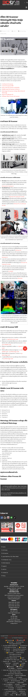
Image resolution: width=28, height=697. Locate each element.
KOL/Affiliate (11, 668)
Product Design (24, 679)
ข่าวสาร (4, 33)
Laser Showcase (11, 682)
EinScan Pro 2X (17, 204)
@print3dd (17, 620)
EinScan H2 (18, 250)
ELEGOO (14, 661)
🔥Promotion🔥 (9, 640)
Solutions (19, 668)
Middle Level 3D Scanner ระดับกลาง (11, 89)
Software (15, 665)
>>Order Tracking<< (9, 689)
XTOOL (20, 661)
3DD (26, 661)
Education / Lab (9, 675)
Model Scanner (20, 652)
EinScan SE (5, 186)
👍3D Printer (10, 642)
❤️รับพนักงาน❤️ (21, 640)
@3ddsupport (18, 621)
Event (6, 695)
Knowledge (11, 688)
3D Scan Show (23, 31)
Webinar (24, 684)
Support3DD (20, 682)
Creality (23, 663)
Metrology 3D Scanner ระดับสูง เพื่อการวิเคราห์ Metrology (13, 92)
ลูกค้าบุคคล (23, 693)
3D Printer (4, 550)
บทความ (4, 569)
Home (3, 547)
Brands (24, 660)
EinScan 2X (5, 257)
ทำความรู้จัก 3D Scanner (15, 654)
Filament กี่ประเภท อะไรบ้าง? (19, 649)
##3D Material (6, 563)
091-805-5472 (14, 611)
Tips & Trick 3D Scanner (15, 656)
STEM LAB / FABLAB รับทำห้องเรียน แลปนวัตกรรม (15, 670)
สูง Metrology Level (14, 351)
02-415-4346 (14, 616)
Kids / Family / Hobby (15, 672)
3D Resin (8, 651)
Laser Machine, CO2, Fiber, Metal (10, 556)
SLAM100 (10, 271)
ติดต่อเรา (7, 693)
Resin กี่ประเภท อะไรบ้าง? (19, 651)
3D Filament (7, 649)
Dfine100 (20, 278)
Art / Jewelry (19, 677)
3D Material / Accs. (7, 560)
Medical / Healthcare (20, 675)
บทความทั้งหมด (9, 686)
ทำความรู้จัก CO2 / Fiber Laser (12, 660)
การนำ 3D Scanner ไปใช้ (7, 86)
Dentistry (10, 677)
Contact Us (5, 572)
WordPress (25, 638)
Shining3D (16, 663)
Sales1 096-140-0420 (14, 602)
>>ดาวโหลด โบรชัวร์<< (10, 691)
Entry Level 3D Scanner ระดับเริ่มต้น (10, 87)
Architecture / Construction (10, 679)
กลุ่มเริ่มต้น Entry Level (12, 339)
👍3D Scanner (10, 652)
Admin (14, 31)
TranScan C (11, 186)
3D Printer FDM (20, 642)
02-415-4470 (14, 618)
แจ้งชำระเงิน (22, 691)
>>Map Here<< (14, 623)
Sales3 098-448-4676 (14, 606)
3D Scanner (5, 553)
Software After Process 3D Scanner (11, 96)
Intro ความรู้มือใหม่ (8, 684)
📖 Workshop (10, 667)
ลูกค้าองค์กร (15, 693)
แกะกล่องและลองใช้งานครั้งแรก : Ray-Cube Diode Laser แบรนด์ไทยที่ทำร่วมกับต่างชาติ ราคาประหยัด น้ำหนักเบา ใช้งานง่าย (14, 488)
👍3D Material (22, 647)
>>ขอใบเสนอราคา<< (21, 689)
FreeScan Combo (20, 196)
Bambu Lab (6, 661)
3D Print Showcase (20, 686)
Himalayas (10, 638)
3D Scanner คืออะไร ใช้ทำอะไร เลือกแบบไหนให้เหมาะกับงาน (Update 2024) (13, 494)
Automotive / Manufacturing (15, 674)
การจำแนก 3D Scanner (7, 84)
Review (24, 681)
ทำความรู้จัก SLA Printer (10, 647)
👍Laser (22, 658)
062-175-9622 (15, 604)
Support (4, 566)
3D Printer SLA (23, 645)
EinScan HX (12, 196)
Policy (4, 576)
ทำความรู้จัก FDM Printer (15, 644)
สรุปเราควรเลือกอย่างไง (7, 94)
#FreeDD (17, 684)
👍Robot (22, 665)
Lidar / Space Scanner (11, 658)
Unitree (8, 665)
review (1, 33)
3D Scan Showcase (15, 681)
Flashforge (8, 663)
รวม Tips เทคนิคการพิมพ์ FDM (10, 645)
